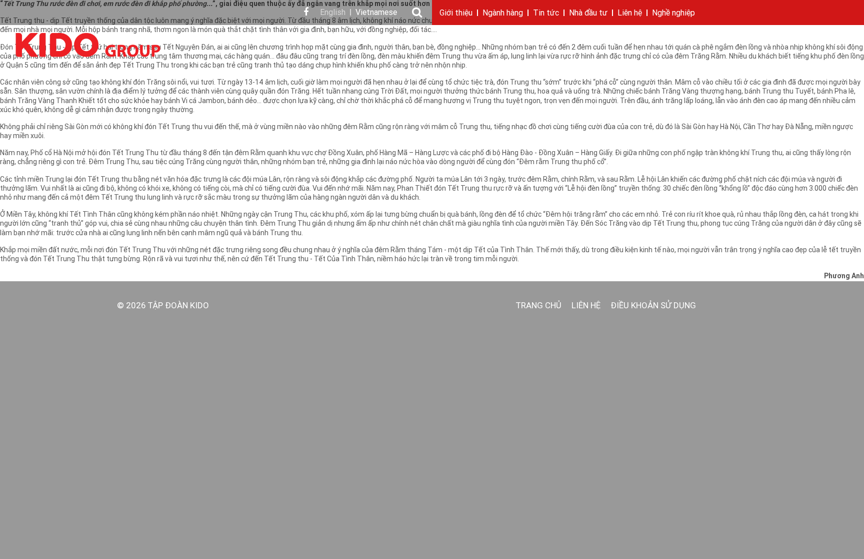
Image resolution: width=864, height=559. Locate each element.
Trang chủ (539, 306)
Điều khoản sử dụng (653, 306)
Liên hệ (630, 14)
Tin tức (546, 14)
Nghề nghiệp (673, 14)
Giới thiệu (456, 14)
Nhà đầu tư (588, 14)
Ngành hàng (502, 14)
